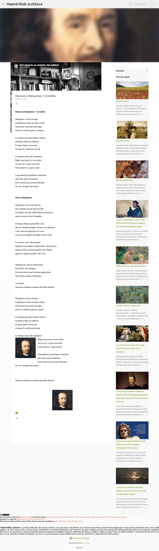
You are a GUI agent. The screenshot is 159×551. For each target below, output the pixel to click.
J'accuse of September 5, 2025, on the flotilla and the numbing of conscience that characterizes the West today (130, 223)
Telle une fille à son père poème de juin (130, 266)
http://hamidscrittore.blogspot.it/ (31, 519)
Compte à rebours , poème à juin (128, 306)
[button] (16, 103)
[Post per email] (16, 414)
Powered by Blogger (81, 538)
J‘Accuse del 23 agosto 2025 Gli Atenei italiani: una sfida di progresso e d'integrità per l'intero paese (130, 444)
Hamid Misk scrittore (24, 4)
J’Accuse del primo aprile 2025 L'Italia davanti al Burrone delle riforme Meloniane (130, 348)
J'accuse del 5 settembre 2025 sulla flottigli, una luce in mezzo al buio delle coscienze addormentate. (131, 490)
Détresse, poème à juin (124, 180)
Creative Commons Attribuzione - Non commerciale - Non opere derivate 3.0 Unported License (86, 517)
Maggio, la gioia (122, 101)
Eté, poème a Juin (122, 141)
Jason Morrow (86, 543)
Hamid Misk (26, 517)
